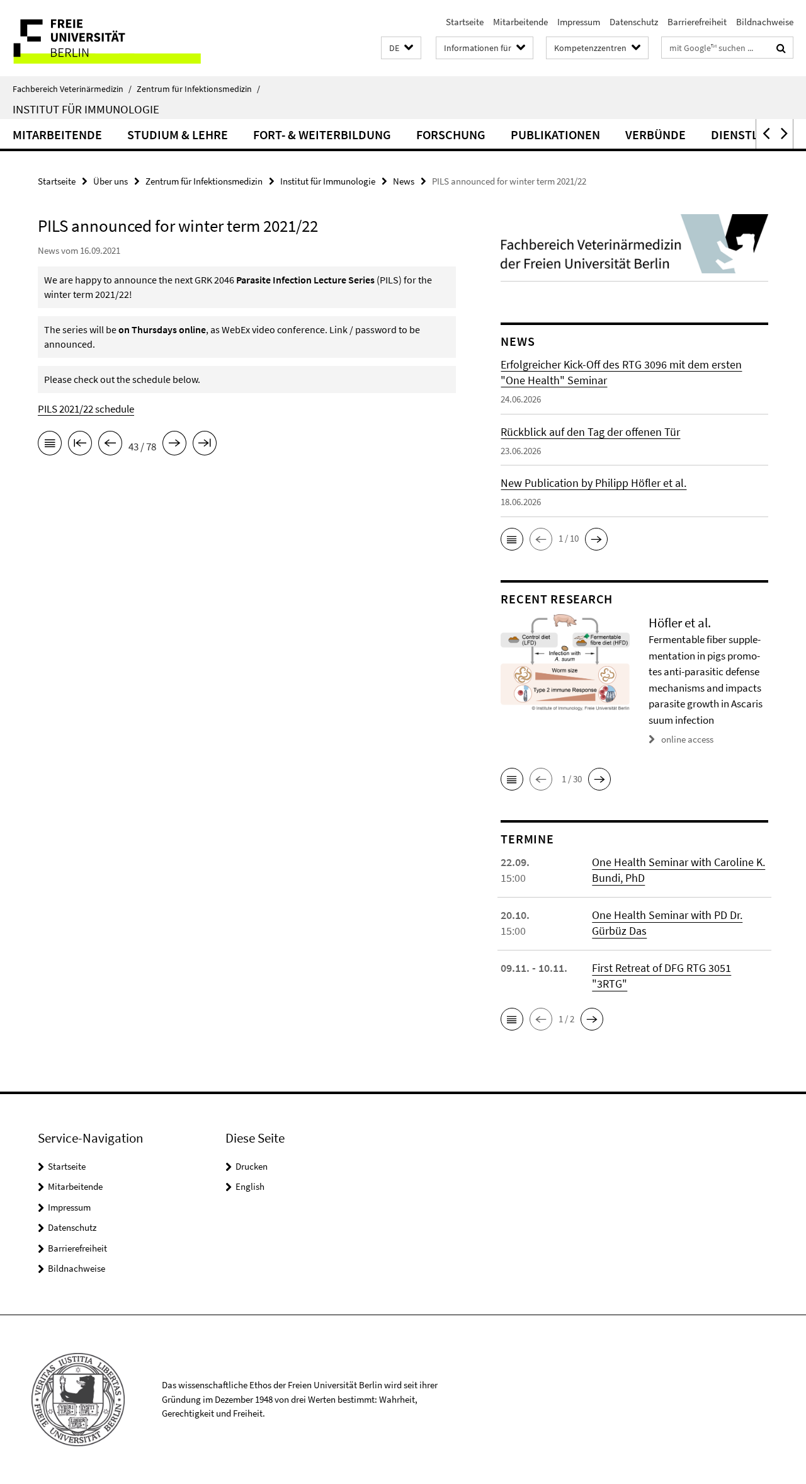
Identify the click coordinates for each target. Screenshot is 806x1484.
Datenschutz (634, 22)
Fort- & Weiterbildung (322, 134)
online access (687, 739)
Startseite (465, 22)
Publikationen (555, 134)
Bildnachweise (764, 22)
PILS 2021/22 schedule (86, 409)
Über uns (110, 181)
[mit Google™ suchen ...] (781, 48)
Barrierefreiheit (697, 22)
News (403, 181)
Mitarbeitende (520, 22)
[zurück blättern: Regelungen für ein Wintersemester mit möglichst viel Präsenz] (110, 445)
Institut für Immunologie (86, 109)
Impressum (578, 22)
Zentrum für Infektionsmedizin (198, 88)
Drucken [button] (252, 1166)
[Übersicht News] (50, 445)
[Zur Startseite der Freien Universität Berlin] (105, 38)
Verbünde (655, 134)
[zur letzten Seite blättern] (205, 445)
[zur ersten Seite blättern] (80, 445)
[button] (401, 48)
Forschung (450, 134)
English (250, 1186)
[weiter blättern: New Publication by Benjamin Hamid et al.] (174, 445)
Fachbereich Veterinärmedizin (72, 88)
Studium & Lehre (177, 134)
